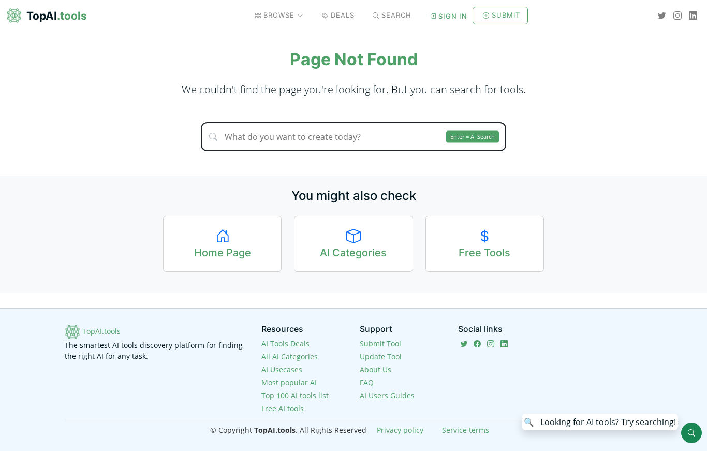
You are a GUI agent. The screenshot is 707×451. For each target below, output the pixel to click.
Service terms (465, 430)
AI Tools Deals (285, 343)
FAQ (367, 382)
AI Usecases (281, 369)
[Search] (691, 433)
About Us (375, 369)
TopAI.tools (100, 331)
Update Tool (381, 356)
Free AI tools (282, 408)
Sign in (452, 16)
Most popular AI (289, 382)
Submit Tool (380, 343)
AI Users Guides (387, 395)
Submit (506, 15)
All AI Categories (289, 356)
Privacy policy (400, 430)
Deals (343, 15)
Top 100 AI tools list (295, 395)
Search (396, 15)
